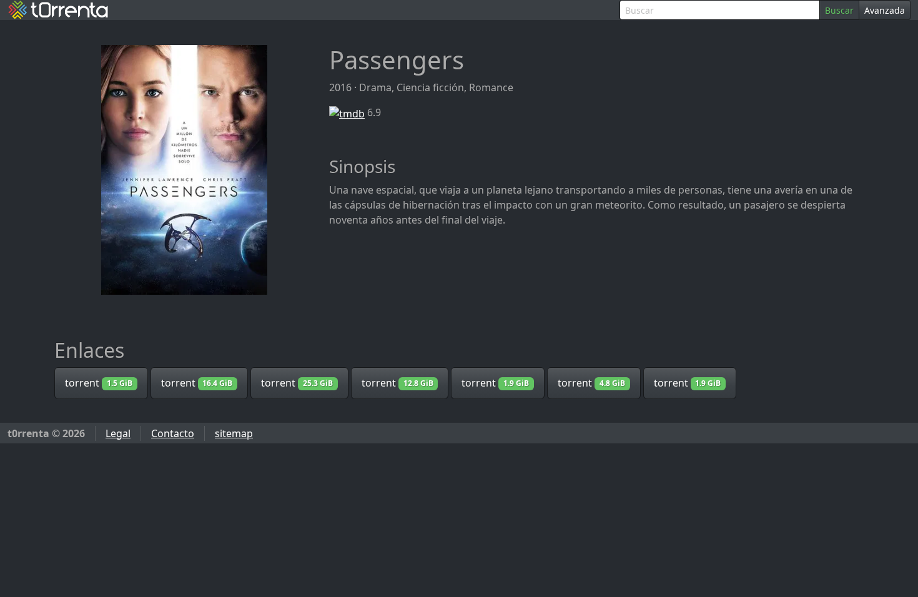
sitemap (234, 433)
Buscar (839, 10)
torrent (98, 383)
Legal (118, 433)
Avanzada (884, 10)
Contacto (172, 433)
